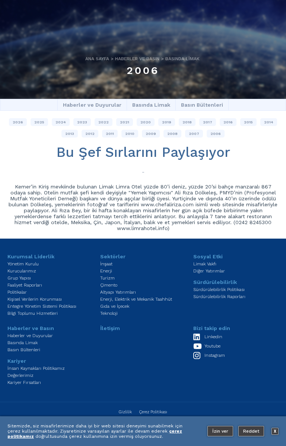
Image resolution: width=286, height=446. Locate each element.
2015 (248, 122)
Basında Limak (182, 58)
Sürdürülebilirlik (215, 282)
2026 (18, 122)
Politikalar (17, 292)
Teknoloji (109, 313)
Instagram (214, 355)
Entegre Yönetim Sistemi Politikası (41, 306)
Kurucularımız (21, 271)
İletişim (110, 328)
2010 (129, 134)
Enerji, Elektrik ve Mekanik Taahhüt (136, 299)
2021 (124, 122)
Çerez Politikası (153, 412)
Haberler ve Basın (137, 58)
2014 (268, 122)
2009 (151, 134)
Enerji (106, 271)
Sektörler (112, 256)
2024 (60, 122)
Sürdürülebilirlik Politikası (219, 289)
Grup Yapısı (19, 278)
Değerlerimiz (20, 375)
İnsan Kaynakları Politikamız (36, 368)
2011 (110, 134)
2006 (143, 70)
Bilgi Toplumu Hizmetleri (32, 313)
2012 (90, 134)
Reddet (251, 431)
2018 (187, 122)
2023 (82, 122)
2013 (69, 134)
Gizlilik (125, 412)
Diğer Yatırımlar (209, 271)
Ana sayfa (97, 58)
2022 (103, 122)
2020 (145, 122)
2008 (172, 134)
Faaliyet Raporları (24, 285)
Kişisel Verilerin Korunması (34, 299)
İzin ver (220, 431)
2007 (194, 134)
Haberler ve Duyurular (92, 105)
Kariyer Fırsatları (24, 382)
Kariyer (16, 361)
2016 (228, 122)
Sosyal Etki (208, 256)
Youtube (212, 346)
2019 (166, 122)
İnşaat (106, 263)
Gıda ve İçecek (114, 306)
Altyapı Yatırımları (118, 292)
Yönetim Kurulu (23, 263)
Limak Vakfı (204, 263)
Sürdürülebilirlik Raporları (219, 296)
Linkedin (213, 336)
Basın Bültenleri (202, 105)
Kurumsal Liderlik (30, 256)
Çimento (108, 285)
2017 (207, 122)
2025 (39, 122)
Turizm (107, 278)
